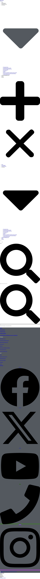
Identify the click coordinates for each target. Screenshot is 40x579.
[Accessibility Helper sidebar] (2, 573)
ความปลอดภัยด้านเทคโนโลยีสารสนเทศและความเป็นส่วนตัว (8, 335)
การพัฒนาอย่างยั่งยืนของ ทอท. (5, 75)
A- (0, 575)
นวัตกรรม (1, 362)
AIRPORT (1, 365)
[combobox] (3, 283)
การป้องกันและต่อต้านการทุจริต (7, 68)
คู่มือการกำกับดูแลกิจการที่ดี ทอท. (7, 231)
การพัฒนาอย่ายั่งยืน (3, 333)
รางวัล (1, 364)
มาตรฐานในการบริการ (3, 349)
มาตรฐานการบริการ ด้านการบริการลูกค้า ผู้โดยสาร (9, 73)
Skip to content (2, 0)
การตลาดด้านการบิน (4, 4)
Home (2, 2)
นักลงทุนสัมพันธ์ (4, 3)
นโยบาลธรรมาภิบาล (5, 67)
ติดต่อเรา (3, 77)
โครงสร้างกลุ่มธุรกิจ (3, 358)
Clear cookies (1, 576)
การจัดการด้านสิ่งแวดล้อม (6, 74)
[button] (20, 120)
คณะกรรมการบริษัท (5, 69)
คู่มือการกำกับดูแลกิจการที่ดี (4, 342)
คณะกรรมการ (5, 70)
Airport (3, 76)
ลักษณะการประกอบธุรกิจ (3, 356)
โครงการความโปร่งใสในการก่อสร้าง (5, 347)
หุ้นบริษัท (4, 71)
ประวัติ (1, 355)
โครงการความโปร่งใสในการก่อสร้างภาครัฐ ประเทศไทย (10, 72)
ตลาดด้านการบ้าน (2, 331)
